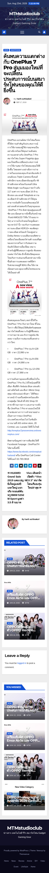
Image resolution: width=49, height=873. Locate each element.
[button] (39, 32)
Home (6, 861)
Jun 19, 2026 (15, 745)
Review (21, 861)
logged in (21, 663)
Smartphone (15, 50)
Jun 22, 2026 (15, 715)
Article (29, 861)
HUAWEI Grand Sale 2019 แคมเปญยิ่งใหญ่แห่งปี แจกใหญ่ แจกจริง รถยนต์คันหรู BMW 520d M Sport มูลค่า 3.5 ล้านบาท (15, 488)
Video (42, 861)
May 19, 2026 (15, 806)
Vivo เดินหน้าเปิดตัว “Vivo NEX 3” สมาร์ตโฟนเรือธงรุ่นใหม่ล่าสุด (33, 480)
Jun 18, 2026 (15, 775)
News (6, 50)
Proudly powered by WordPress (16, 851)
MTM (26, 571)
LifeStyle (24, 867)
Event (16, 867)
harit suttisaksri (24, 99)
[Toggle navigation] (22, 32)
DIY (36, 861)
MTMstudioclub (24, 13)
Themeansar (24, 854)
